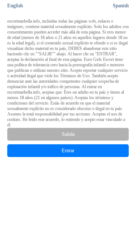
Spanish (121, 5)
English (15, 5)
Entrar (68, 150)
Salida (68, 134)
